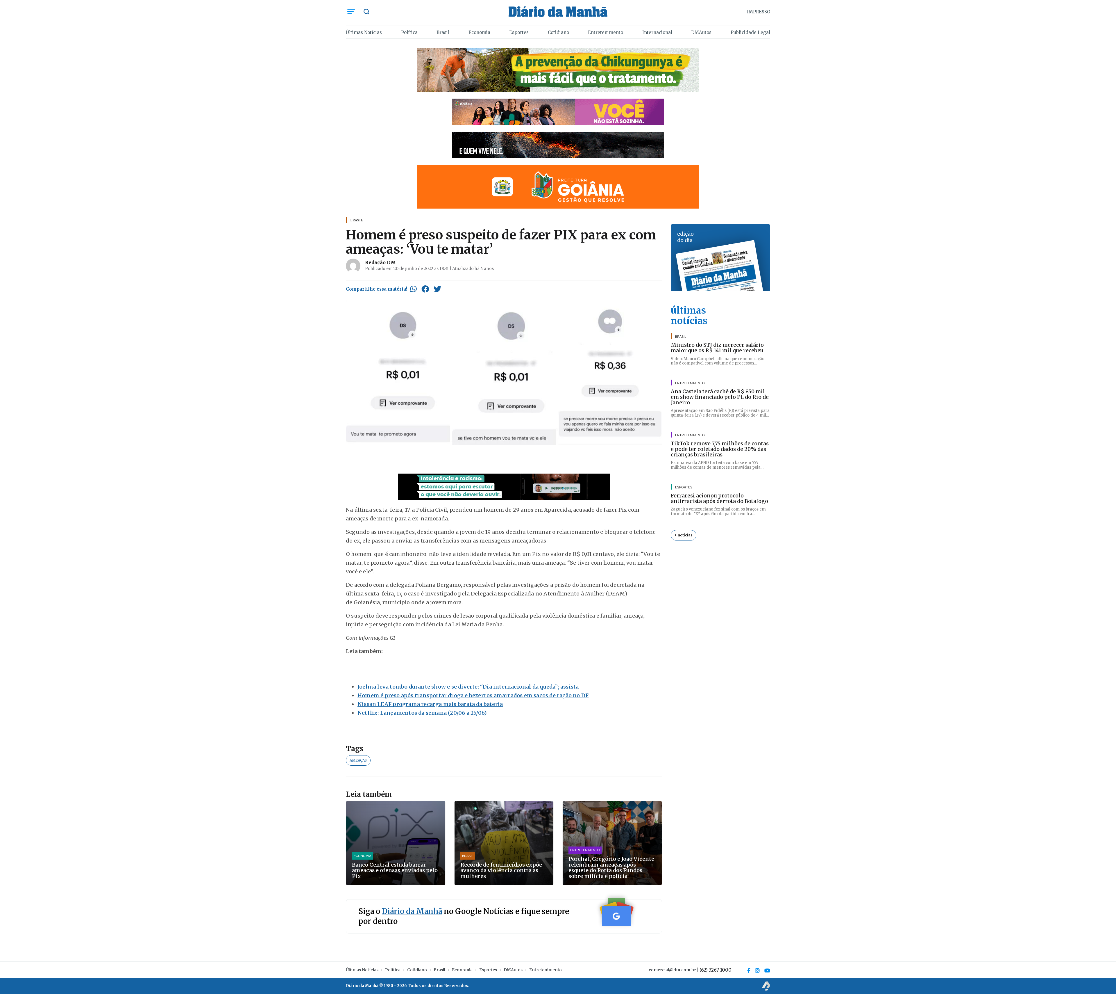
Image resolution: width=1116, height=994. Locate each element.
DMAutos (701, 32)
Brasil (443, 32)
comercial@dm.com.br (672, 969)
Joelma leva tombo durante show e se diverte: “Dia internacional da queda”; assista (468, 686)
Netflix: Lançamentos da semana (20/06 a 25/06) (422, 713)
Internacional (657, 32)
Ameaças (358, 760)
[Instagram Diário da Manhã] (757, 970)
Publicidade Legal (750, 32)
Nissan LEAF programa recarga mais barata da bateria (430, 704)
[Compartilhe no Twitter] (437, 289)
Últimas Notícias (364, 32)
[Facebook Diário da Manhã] (748, 970)
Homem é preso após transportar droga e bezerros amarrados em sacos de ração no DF (473, 695)
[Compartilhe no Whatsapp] (413, 289)
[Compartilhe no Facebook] (425, 289)
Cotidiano (558, 32)
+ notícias (684, 535)
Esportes (519, 32)
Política (409, 32)
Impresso (758, 12)
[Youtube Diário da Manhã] (767, 970)
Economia (479, 32)
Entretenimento (605, 32)
